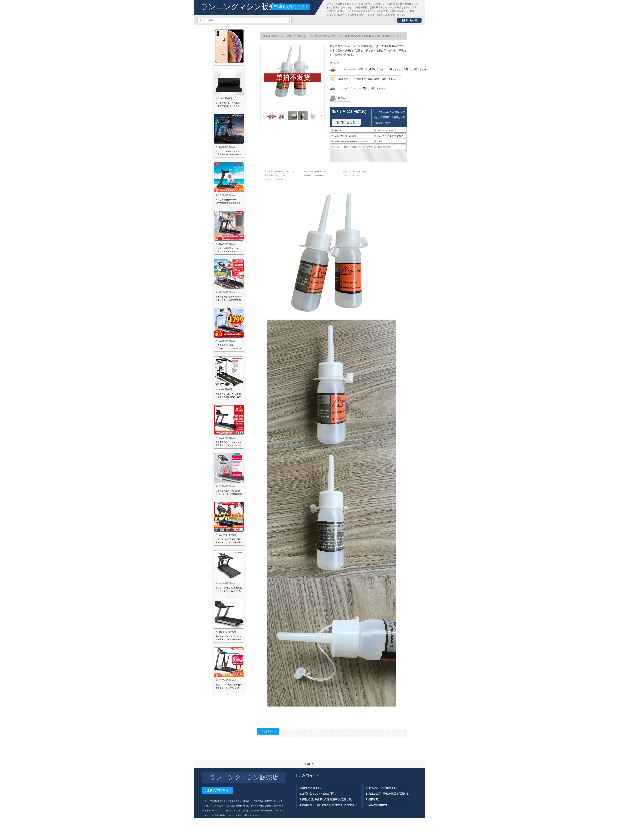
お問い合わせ (409, 20)
